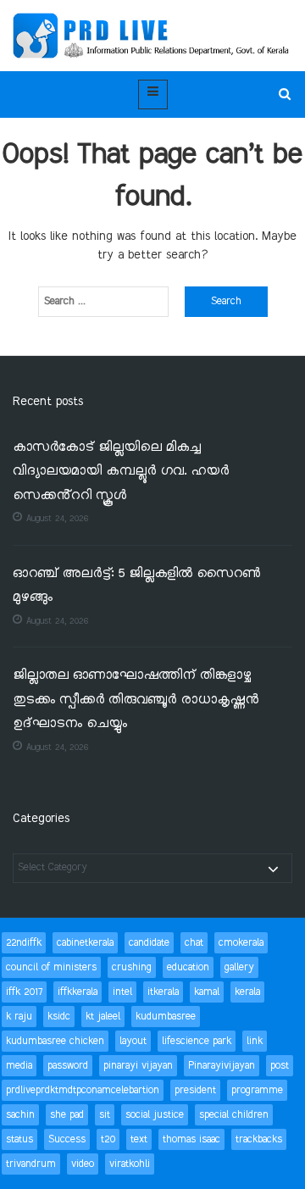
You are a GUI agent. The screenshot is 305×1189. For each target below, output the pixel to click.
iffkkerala (77, 992)
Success (67, 1139)
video (82, 1164)
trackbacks (259, 1139)
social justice (154, 1114)
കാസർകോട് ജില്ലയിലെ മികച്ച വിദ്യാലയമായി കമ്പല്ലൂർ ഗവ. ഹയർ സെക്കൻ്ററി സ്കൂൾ (121, 472)
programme (257, 1090)
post (279, 1065)
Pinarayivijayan (221, 1065)
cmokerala (241, 942)
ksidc (58, 1016)
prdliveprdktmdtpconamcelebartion (82, 1090)
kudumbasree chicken (55, 1041)
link (255, 1041)
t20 (108, 1139)
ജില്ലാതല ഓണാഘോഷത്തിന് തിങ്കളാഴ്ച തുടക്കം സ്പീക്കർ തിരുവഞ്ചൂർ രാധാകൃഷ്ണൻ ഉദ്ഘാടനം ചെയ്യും (135, 700)
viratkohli (129, 1164)
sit (104, 1114)
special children (234, 1114)
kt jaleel (103, 1016)
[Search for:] (103, 301)
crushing (132, 967)
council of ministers (51, 967)
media (19, 1065)
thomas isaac (191, 1139)
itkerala (163, 992)
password (67, 1065)
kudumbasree (166, 1016)
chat (194, 942)
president (195, 1090)
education (188, 967)
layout (133, 1041)
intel (122, 992)
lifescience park (196, 1041)
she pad (67, 1114)
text (138, 1139)
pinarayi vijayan (138, 1065)
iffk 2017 (24, 992)
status (19, 1139)
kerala (247, 992)
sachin (20, 1114)
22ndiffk (24, 942)
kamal (206, 992)
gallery (239, 967)
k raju (19, 1016)
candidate (149, 942)
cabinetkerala (85, 942)
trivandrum (31, 1164)
